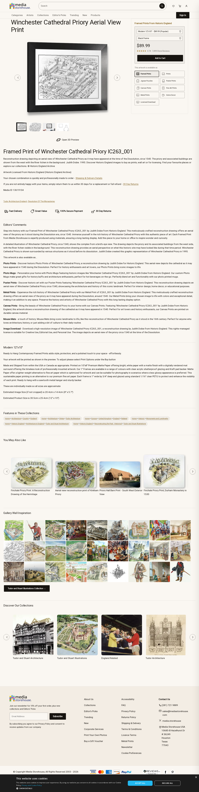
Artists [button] (30, 15)
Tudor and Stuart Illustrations (135, 424)
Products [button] (95, 15)
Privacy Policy (128, 711)
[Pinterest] (172, 773)
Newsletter (127, 747)
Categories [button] (17, 15)
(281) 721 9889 (170, 705)
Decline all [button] (167, 783)
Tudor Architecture (73, 419)
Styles (61, 419)
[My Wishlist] (173, 6)
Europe (94, 419)
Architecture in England (35, 424)
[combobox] (99, 6)
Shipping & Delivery (131, 723)
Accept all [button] (140, 783)
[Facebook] (165, 773)
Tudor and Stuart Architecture (57, 424)
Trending (74, 15)
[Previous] (17, 78)
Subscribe (58, 716)
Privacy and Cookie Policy (32, 785)
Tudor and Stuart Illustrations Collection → (27, 588)
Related (124, 419)
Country (26, 419)
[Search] (162, 6)
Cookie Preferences (131, 753)
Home (7, 419)
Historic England (18, 424)
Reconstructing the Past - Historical (108, 424)
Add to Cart (160, 58)
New (85, 15)
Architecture (16, 419)
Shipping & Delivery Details (89, 178)
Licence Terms (128, 735)
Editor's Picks (59, 15)
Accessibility (127, 699)
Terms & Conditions (131, 729)
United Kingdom (105, 419)
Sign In (183, 15)
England (33, 419)
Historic (141, 419)
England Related (109, 658)
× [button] (196, 777)
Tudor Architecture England (15, 201)
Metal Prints (127, 741)
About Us (88, 699)
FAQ (123, 705)
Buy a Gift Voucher (93, 741)
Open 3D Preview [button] (70, 139)
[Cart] (180, 6)
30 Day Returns (130, 184)
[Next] (117, 78)
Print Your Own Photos (95, 735)
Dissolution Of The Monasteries (41, 201)
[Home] (22, 6)
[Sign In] (186, 6)
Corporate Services (94, 729)
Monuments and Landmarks (157, 419)
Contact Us (164, 699)
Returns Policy (128, 717)
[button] (70, 788)
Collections (43, 15)
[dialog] (99, 783)
